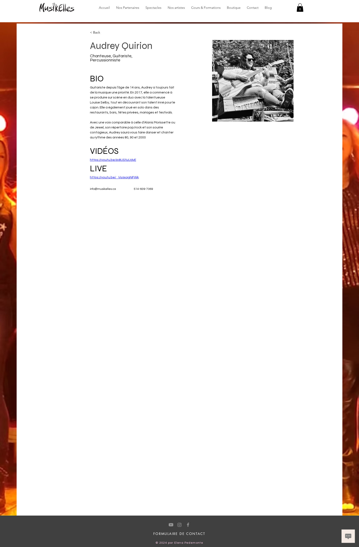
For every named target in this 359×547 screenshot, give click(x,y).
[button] (300, 7)
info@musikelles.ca (103, 189)
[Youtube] (171, 524)
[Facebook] (188, 524)
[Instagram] (179, 524)
